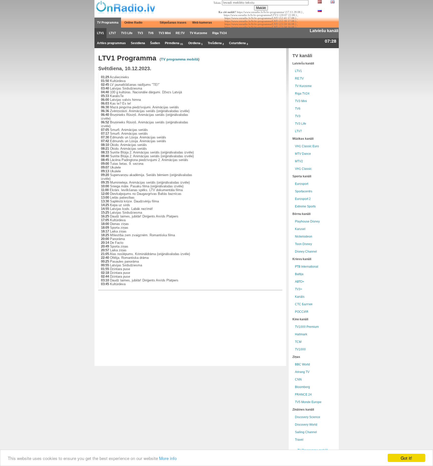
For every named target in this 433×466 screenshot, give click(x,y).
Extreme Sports (305, 206)
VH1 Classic (303, 169)
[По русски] (320, 11)
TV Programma (108, 22)
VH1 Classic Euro (307, 146)
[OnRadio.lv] (125, 7)
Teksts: (217, 2)
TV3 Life (127, 33)
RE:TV (180, 33)
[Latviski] (320, 2)
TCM (298, 342)
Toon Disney (303, 244)
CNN (298, 379)
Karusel (300, 229)
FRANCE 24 (303, 394)
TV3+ (298, 289)
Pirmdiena (174, 43)
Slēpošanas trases (173, 22)
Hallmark (301, 334)
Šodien (155, 43)
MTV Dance (303, 154)
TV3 (140, 33)
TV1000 (300, 349)
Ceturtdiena (238, 43)
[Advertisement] (244, 108)
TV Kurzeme (198, 33)
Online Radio (133, 22)
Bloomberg (302, 387)
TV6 (151, 33)
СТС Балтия (303, 304)
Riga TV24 (219, 33)
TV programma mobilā (179, 59)
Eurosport (301, 184)
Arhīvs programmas (111, 43)
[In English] (333, 2)
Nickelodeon (303, 236)
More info (168, 458)
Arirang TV (302, 372)
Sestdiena (138, 43)
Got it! (406, 458)
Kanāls (299, 296)
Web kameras (202, 22)
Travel (299, 439)
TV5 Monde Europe (308, 402)
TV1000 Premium (307, 327)
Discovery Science (307, 417)
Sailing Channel (306, 432)
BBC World (302, 364)
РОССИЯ (301, 312)
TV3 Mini (165, 33)
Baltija (299, 274)
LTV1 (100, 33)
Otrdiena (195, 43)
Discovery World (306, 424)
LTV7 (112, 33)
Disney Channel (306, 251)
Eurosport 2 (303, 199)
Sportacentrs (303, 191)
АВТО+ (299, 281)
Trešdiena (216, 43)
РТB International (306, 266)
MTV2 (299, 161)
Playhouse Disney (307, 221)
